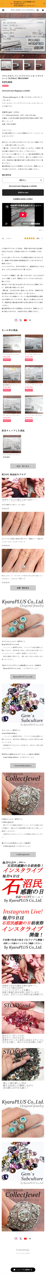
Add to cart (23, 192)
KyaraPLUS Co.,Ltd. (23, 677)
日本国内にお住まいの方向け (23, 199)
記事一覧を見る (23, 588)
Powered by (20, 1253)
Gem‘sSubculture (23, 766)
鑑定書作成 (6, 175)
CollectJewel (23, 854)
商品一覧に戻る (23, 466)
